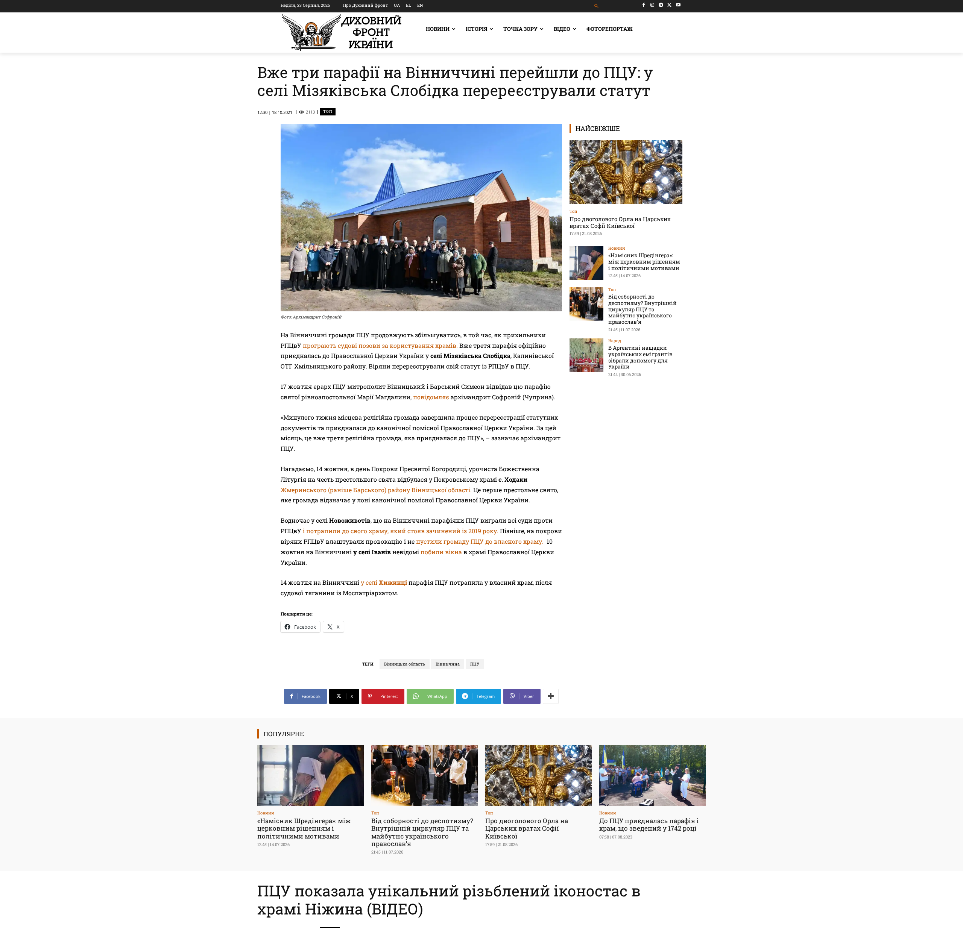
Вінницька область (404, 664)
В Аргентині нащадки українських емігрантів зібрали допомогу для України (640, 357)
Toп (328, 111)
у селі (384, 582)
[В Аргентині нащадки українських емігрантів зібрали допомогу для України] (586, 355)
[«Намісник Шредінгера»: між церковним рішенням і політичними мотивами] (586, 263)
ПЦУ (474, 664)
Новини (616, 248)
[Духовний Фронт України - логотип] (342, 32)
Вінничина (448, 664)
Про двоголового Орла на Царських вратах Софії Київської (620, 222)
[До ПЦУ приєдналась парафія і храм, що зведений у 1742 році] (652, 775)
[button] (596, 6)
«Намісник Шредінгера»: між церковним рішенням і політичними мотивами (644, 261)
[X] (669, 5)
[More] (551, 696)
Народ (614, 340)
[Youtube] (678, 5)
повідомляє (431, 397)
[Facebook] (643, 5)
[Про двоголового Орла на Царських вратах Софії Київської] (626, 172)
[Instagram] (652, 5)
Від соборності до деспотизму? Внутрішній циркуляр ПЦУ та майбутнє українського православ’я (642, 309)
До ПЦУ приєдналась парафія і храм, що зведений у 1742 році (649, 824)
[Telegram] (661, 5)
